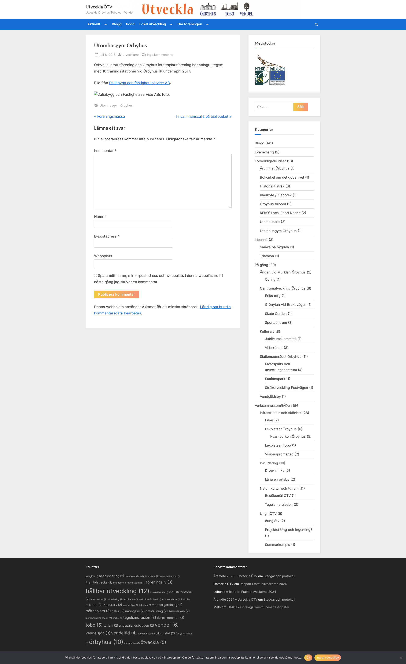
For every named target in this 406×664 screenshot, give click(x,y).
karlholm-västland (150, 599)
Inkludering (269, 463)
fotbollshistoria (149, 576)
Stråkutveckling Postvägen (286, 387)
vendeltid (124, 632)
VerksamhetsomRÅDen (273, 405)
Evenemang (264, 152)
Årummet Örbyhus (274, 168)
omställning (156, 611)
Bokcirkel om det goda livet (282, 177)
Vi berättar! (274, 348)
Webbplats (103, 256)
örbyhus (106, 641)
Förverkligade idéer (270, 161)
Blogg (116, 24)
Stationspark (275, 379)
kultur (96, 605)
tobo (94, 625)
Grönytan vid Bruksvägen (285, 304)
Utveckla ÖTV (99, 6)
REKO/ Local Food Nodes (280, 213)
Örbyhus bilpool (273, 204)
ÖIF (179, 633)
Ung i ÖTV (268, 513)
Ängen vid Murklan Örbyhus (283, 272)
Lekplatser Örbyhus (281, 429)
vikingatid (165, 633)
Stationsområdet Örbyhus (280, 356)
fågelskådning (136, 582)
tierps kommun (170, 618)
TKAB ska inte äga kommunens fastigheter (258, 607)
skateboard (93, 618)
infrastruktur (99, 599)
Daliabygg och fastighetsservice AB (139, 83)
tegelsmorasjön (139, 617)
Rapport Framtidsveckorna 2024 (263, 584)
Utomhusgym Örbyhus (116, 105)
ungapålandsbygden (136, 625)
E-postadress (107, 236)
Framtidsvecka (99, 582)
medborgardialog (167, 605)
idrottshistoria (159, 592)
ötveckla (153, 642)
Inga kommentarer (160, 55)
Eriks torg (273, 296)
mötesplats (98, 611)
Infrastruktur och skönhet (280, 413)
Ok (308, 657)
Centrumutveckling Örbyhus (283, 288)
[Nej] (401, 658)
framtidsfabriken (169, 576)
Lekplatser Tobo (278, 445)
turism (111, 625)
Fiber (269, 420)
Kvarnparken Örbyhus (288, 436)
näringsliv (135, 611)
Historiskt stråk (272, 186)
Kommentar (105, 151)
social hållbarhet (112, 618)
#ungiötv (272, 521)
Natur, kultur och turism (279, 488)
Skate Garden (276, 314)
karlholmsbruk (171, 599)
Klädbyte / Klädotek (276, 195)
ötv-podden (132, 643)
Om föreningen (189, 24)
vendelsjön (98, 633)
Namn (100, 217)
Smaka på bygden (274, 247)
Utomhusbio (270, 222)
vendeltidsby (146, 633)
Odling (270, 279)
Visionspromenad (279, 454)
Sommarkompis (277, 544)
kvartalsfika (131, 605)
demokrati (132, 576)
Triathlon (267, 256)
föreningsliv (159, 582)
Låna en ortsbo (277, 479)
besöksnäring (111, 576)
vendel (167, 625)
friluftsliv (119, 582)
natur (118, 611)
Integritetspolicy (328, 657)
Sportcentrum (276, 322)
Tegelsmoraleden (279, 504)
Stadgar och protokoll (279, 576)
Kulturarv (267, 331)
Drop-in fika (274, 470)
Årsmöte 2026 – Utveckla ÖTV (235, 576)
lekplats (145, 605)
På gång (261, 265)
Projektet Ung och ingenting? (288, 529)
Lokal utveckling (152, 24)
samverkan (179, 611)
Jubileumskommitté (280, 339)
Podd (130, 24)
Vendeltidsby (270, 396)
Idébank (261, 240)
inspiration (130, 599)
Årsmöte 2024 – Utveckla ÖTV (235, 599)
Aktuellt (93, 24)
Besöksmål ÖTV (278, 495)
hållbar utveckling (118, 591)
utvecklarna (131, 54)
